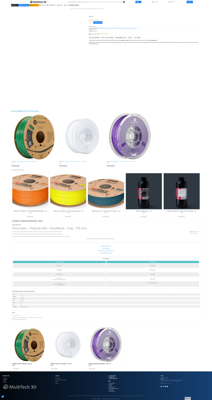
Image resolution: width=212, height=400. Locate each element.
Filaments (81, 8)
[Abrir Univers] (17, 5)
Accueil (71, 8)
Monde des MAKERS (113, 28)
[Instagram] (163, 354)
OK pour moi (20, 394)
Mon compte (57, 346)
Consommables (76, 8)
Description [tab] (16, 221)
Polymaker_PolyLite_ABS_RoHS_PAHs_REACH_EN (106, 251)
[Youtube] (167, 354)
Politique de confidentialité (97, 366)
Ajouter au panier (97, 22)
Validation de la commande (60, 347)
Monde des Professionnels (123, 28)
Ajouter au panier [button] (15, 166)
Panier (56, 349)
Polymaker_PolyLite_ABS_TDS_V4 (106, 246)
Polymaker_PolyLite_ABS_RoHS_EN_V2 (106, 253)
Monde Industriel (133, 28)
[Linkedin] (165, 354)
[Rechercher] (124, 2)
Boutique (57, 351)
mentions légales (104, 366)
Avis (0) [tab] (40, 221)
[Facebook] (161, 354)
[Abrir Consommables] (55, 5)
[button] (2, 396)
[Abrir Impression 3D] (37, 5)
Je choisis (12, 394)
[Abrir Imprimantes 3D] (27, 5)
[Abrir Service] (62, 5)
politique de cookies (111, 366)
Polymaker (95, 31)
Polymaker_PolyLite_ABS (106, 248)
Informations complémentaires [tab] (29, 221)
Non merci (5, 394)
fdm (94, 29)
